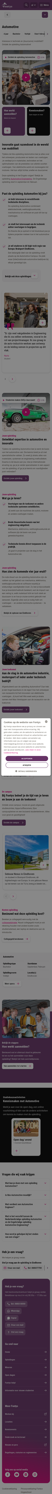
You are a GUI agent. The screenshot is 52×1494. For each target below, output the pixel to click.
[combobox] (46, 721)
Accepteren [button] (26, 758)
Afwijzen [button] (27, 765)
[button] (26, 771)
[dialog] (26, 747)
